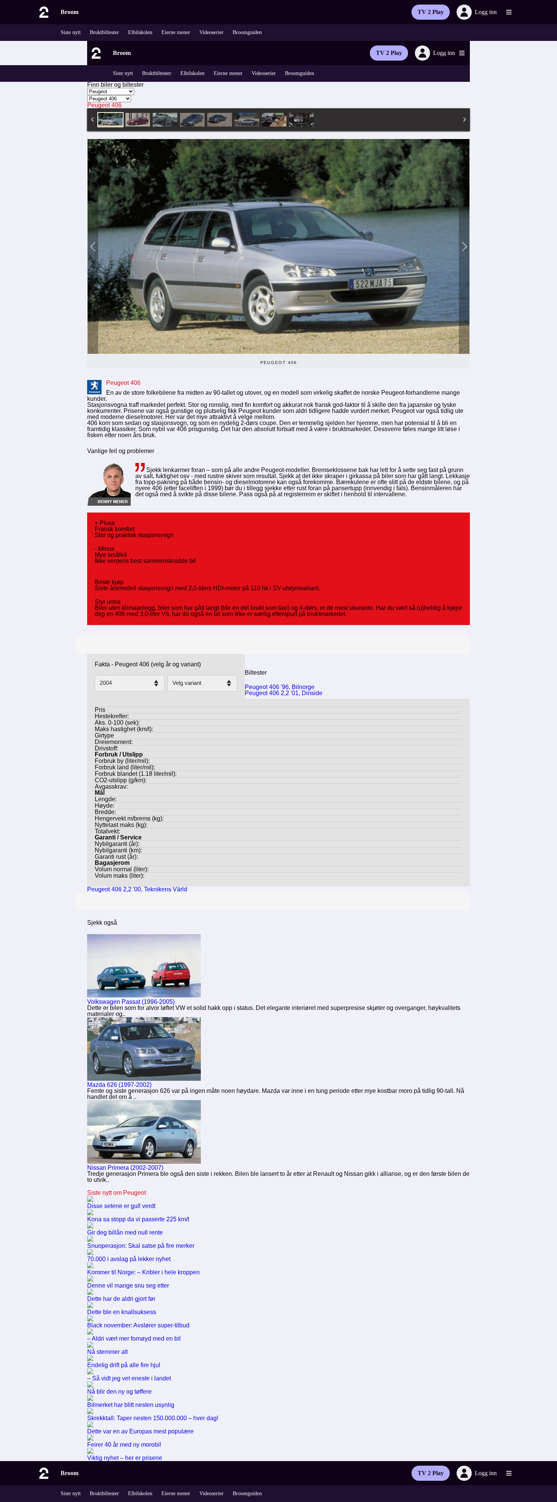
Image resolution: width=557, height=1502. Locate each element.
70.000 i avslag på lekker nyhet (129, 1259)
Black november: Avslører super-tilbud (138, 1325)
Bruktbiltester (104, 32)
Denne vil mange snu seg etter (128, 1285)
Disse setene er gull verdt (121, 1206)
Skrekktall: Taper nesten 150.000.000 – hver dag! (152, 1418)
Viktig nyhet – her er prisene (124, 1458)
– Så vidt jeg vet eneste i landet (129, 1378)
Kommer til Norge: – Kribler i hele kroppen (143, 1272)
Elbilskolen (140, 32)
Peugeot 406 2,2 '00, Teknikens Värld (137, 889)
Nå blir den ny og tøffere (119, 1391)
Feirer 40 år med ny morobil (124, 1444)
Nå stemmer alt (107, 1352)
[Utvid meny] (509, 12)
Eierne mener (175, 32)
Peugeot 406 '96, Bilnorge (279, 687)
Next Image (464, 246)
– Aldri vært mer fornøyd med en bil (134, 1338)
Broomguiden (247, 32)
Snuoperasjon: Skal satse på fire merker (140, 1246)
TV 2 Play (431, 12)
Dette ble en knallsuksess (121, 1312)
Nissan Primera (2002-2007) (125, 1167)
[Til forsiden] (43, 12)
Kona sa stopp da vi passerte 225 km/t (138, 1219)
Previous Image (93, 246)
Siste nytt (71, 32)
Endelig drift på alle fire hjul (123, 1365)
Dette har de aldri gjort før (121, 1299)
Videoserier (211, 32)
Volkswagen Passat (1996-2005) (131, 1002)
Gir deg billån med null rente (125, 1232)
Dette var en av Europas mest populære (140, 1431)
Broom (69, 12)
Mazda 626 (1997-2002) (119, 1085)
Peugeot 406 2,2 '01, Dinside (283, 693)
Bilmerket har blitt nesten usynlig (130, 1405)
